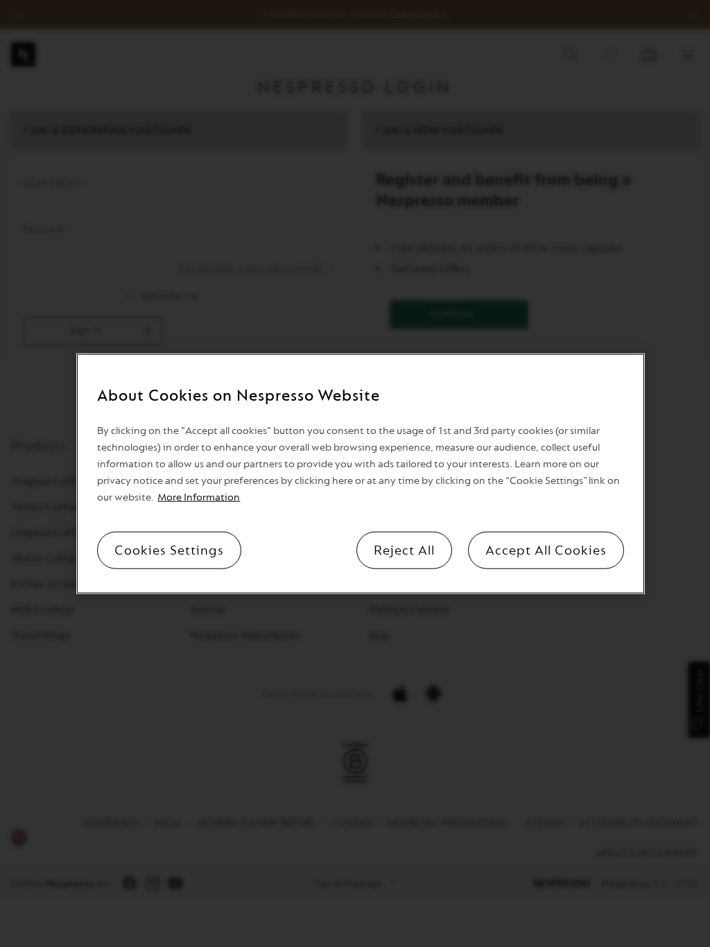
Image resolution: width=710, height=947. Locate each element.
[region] (360, 474)
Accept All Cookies (546, 549)
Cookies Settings (169, 549)
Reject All (404, 549)
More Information (198, 496)
